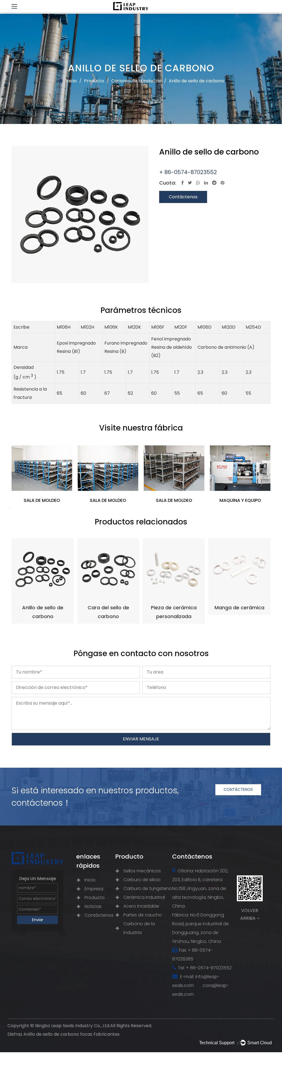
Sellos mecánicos (142, 871)
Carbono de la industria (136, 81)
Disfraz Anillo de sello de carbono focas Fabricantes (63, 1034)
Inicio (71, 81)
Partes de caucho (142, 915)
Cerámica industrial (144, 897)
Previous (9, 442)
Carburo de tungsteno (147, 888)
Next (9, 507)
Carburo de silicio (142, 879)
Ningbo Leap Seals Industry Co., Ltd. (72, 1025)
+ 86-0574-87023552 (188, 172)
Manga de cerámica (239, 607)
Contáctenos (183, 197)
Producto (94, 81)
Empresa (94, 889)
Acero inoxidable (141, 906)
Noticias (93, 906)
